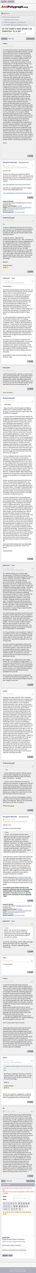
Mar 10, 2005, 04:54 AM (8, 370)
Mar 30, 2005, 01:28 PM (8, 924)
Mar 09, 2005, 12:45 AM (8, 220)
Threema (5, 210)
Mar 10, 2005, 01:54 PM (8, 568)
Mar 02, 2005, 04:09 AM (9, 165)
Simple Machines (22, 1271)
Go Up (3, 1181)
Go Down (4, 38)
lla (4, 1108)
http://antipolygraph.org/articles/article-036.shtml (17, 193)
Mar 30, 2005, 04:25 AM (9, 819)
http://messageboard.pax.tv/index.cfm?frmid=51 (17, 184)
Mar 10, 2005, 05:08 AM (8, 401)
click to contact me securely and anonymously (19, 207)
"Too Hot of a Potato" (19, 212)
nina (4, 958)
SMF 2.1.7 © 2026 (14, 1271)
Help (11, 1269)
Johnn (5, 1058)
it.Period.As (17, 721)
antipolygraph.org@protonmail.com (16, 209)
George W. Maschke (10, 162)
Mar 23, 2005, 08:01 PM (8, 694)
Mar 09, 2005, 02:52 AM (8, 281)
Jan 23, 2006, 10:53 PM (8, 1060)
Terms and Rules (17, 1269)
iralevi (5, 44)
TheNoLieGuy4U (8, 218)
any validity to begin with (24, 877)
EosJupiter (6, 368)
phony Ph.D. (21, 893)
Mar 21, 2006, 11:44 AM (9, 1111)
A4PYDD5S (11, 210)
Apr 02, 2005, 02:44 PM (8, 960)
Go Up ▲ (24, 1269)
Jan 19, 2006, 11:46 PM (8, 981)
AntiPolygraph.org (8, 229)
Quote (31, 156)
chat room (21, 203)
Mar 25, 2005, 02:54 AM (8, 766)
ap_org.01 (19, 206)
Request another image (19, 1241)
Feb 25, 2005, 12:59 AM (8, 46)
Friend (5, 978)
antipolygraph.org (8, 295)
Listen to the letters (7, 1241)
